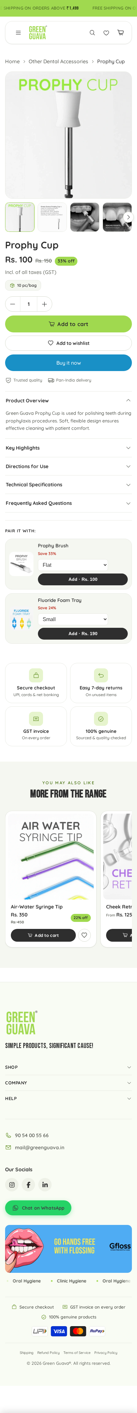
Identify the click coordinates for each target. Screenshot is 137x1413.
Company (16, 1083)
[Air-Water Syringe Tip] (51, 857)
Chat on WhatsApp (43, 1208)
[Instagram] (11, 1184)
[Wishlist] (106, 32)
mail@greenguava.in (39, 1147)
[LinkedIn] (45, 1184)
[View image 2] (52, 217)
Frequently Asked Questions (39, 503)
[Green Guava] (37, 32)
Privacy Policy (105, 1352)
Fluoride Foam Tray (60, 600)
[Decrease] (12, 304)
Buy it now (68, 363)
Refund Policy (48, 1352)
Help (11, 1098)
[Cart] (120, 32)
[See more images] (128, 217)
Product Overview (27, 400)
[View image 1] (19, 217)
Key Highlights (23, 447)
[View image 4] (117, 217)
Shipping (26, 1352)
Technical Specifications (34, 484)
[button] (18, 32)
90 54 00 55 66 (32, 1135)
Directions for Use (27, 466)
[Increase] (44, 304)
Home (12, 61)
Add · (82, 579)
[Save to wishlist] (84, 935)
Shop (11, 1067)
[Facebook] (28, 1184)
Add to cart (72, 324)
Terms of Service (76, 1352)
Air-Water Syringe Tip (37, 906)
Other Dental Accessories (58, 61)
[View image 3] (84, 217)
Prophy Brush (53, 546)
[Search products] (92, 32)
